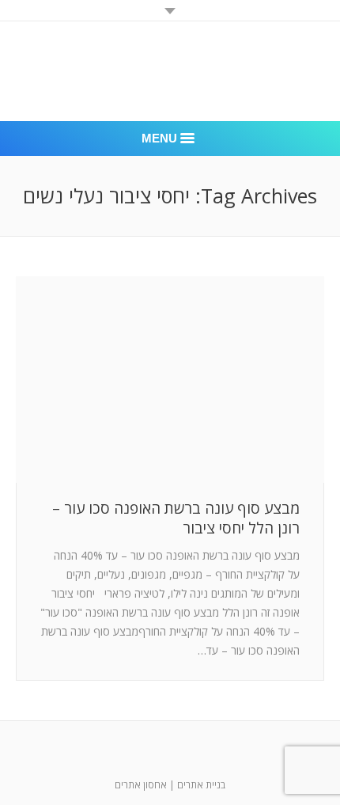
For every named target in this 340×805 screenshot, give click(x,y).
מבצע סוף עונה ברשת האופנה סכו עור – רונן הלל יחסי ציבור (176, 518)
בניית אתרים (201, 785)
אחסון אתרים (141, 785)
